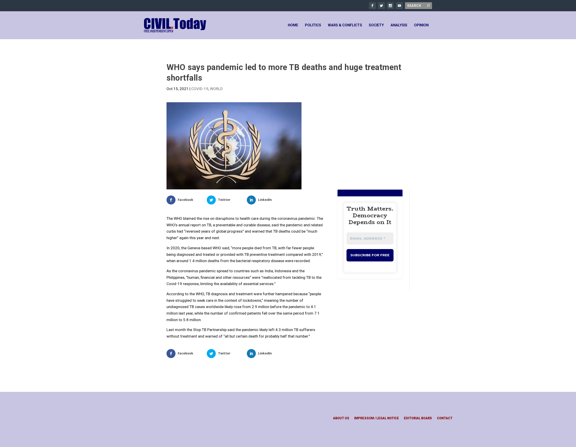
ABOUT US (341, 418)
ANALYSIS (399, 25)
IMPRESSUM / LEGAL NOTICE (376, 418)
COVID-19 (199, 88)
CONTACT (444, 418)
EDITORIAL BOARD (418, 418)
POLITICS (313, 25)
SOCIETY (376, 25)
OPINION (421, 25)
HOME (293, 25)
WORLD (216, 88)
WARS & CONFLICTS (345, 25)
